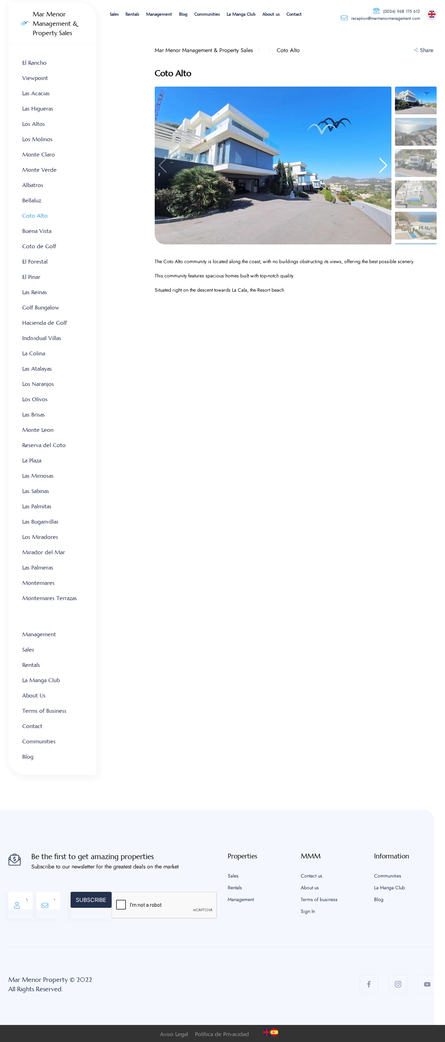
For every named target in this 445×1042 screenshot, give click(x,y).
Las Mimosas (38, 475)
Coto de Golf (39, 246)
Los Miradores (40, 537)
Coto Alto (35, 215)
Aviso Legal (174, 1034)
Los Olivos (35, 399)
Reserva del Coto (44, 445)
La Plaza (31, 460)
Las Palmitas (36, 506)
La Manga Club (241, 14)
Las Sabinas (35, 491)
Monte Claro (38, 154)
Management (159, 14)
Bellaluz (31, 200)
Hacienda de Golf (44, 322)
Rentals (132, 14)
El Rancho (34, 62)
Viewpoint (35, 78)
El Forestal (35, 261)
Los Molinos (37, 139)
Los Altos (33, 124)
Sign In (308, 911)
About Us (34, 695)
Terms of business (319, 899)
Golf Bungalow (40, 307)
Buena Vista (36, 231)
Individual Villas (41, 338)
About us (271, 14)
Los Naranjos (38, 384)
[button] (383, 165)
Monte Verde (39, 169)
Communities (207, 14)
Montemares (38, 583)
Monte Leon (38, 430)
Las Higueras (37, 108)
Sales (114, 14)
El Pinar (31, 277)
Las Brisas (33, 414)
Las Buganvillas (40, 521)
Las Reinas (34, 292)
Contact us (311, 876)
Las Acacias (36, 93)
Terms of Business (44, 710)
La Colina (33, 353)
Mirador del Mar (43, 552)
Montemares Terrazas (49, 598)
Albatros (32, 185)
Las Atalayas (37, 368)
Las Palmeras (37, 567)
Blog (183, 14)
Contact (294, 14)
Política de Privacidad (222, 1034)
